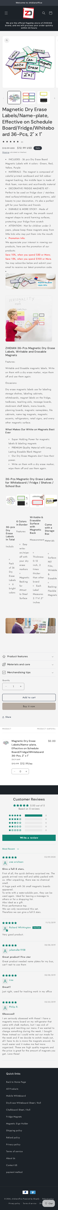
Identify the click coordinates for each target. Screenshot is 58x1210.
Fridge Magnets (14, 1116)
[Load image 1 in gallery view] (14, 97)
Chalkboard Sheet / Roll (18, 1109)
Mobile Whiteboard (16, 1095)
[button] (6, 13)
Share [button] (8, 716)
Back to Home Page (16, 1081)
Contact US (11, 1165)
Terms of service (14, 1151)
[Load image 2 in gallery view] (28, 97)
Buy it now (29, 706)
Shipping (5, 152)
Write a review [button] (29, 837)
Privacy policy (13, 1144)
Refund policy (13, 1137)
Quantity (6, 680)
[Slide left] (3, 98)
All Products (12, 1088)
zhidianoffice (17, 1198)
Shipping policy (14, 1130)
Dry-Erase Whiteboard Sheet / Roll (23, 1102)
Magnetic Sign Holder (17, 1123)
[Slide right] (54, 98)
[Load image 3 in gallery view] (43, 97)
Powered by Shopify (31, 1198)
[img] (9, 857)
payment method (14, 1172)
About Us (10, 1158)
